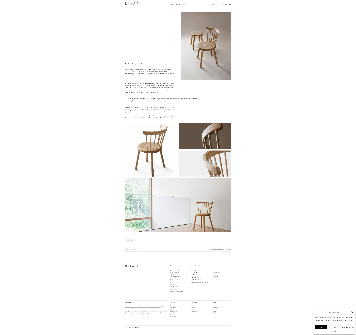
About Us (214, 4)
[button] (352, 312)
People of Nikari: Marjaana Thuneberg (218, 249)
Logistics (215, 274)
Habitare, (172, 85)
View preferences (347, 327)
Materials (193, 309)
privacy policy (158, 313)
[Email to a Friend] (131, 240)
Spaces (178, 4)
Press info (194, 306)
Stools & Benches (174, 272)
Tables (172, 274)
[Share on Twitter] (129, 240)
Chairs (172, 269)
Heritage (172, 314)
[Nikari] (132, 3)
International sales (217, 272)
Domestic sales (216, 271)
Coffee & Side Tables (175, 276)
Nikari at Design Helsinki (134, 249)
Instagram (215, 306)
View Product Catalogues (176, 291)
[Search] (230, 4)
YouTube (215, 313)
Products (171, 4)
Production (215, 278)
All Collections (174, 286)
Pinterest (215, 309)
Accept (321, 327)
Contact (221, 4)
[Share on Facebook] (126, 240)
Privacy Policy (333, 331)
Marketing (215, 276)
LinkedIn (215, 311)
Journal (184, 4)
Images (193, 307)
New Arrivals (173, 283)
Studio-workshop (217, 269)
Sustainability (173, 311)
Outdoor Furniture (175, 278)
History (172, 309)
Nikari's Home (174, 306)
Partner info (194, 311)
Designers (173, 307)
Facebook (215, 307)
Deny (334, 327)
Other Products (174, 279)
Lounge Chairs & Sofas (176, 271)
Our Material (173, 313)
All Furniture (173, 284)
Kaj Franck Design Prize (138, 83)
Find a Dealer (173, 289)
